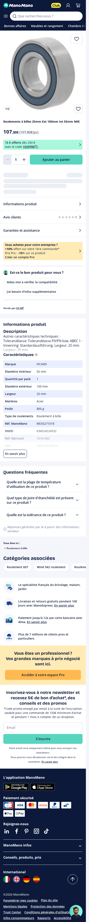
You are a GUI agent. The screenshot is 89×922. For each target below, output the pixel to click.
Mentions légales (15, 906)
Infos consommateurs (18, 918)
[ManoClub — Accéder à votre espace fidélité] (56, 5)
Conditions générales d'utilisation (48, 912)
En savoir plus (50, 761)
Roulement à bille (17, 548)
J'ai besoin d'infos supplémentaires (31, 292)
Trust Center (12, 912)
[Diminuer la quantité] (7, 160)
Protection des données (48, 906)
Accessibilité (62, 918)
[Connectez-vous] (68, 5)
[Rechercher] (14, 16)
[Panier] (78, 5)
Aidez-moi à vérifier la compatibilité (32, 282)
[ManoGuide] (76, 911)
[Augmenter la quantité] (24, 160)
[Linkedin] (6, 831)
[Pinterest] (26, 831)
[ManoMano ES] (36, 879)
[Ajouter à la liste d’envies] (78, 109)
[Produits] (5, 16)
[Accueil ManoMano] (25, 5)
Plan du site (49, 900)
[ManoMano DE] (26, 879)
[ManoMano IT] (6, 879)
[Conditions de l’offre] (80, 144)
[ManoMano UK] (16, 879)
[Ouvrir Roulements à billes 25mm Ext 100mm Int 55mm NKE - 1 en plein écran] (43, 73)
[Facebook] (16, 831)
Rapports (44, 918)
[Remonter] (73, 879)
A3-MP (20, 308)
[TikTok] (46, 831)
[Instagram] (36, 831)
